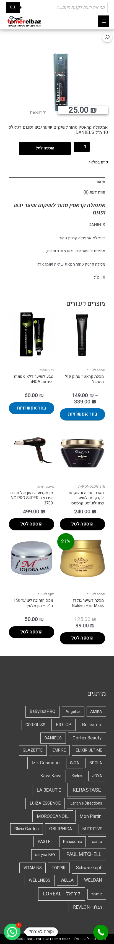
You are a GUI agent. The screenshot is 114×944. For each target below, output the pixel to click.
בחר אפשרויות (82, 414)
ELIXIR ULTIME (89, 750)
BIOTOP (63, 724)
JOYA (97, 776)
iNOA (74, 763)
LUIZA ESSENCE (45, 803)
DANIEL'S (38, 113)
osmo (97, 842)
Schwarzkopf (89, 867)
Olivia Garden (26, 829)
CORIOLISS (35, 725)
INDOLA (95, 763)
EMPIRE (59, 750)
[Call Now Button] (100, 932)
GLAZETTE (33, 750)
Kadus (77, 776)
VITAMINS (33, 868)
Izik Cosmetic (45, 763)
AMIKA (96, 712)
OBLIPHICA (60, 829)
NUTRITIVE (92, 829)
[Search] (13, 7)
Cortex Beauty (87, 738)
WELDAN (93, 880)
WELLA (67, 880)
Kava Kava (50, 776)
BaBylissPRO (42, 711)
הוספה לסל (45, 148)
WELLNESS (39, 880)
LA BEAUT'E (49, 790)
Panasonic (72, 842)
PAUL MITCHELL (83, 854)
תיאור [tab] (100, 182)
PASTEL (45, 842)
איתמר (96, 894)
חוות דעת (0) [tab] (94, 192)
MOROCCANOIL (53, 816)
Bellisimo (91, 724)
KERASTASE (86, 790)
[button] (107, 37)
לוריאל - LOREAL (61, 894)
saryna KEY (45, 855)
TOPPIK (59, 868)
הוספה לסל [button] (82, 523)
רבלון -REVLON (87, 907)
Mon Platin (91, 816)
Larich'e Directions (86, 803)
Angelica (73, 712)
